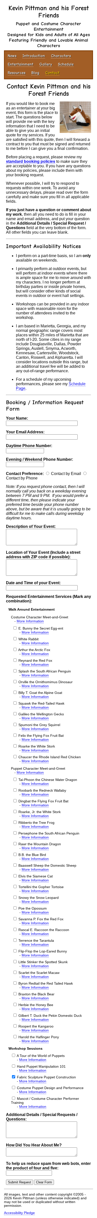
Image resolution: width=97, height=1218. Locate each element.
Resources (16, 73)
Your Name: (17, 418)
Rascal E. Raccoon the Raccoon (43, 930)
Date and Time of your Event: (33, 583)
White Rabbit (28, 639)
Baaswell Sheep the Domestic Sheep (47, 865)
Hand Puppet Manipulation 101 (41, 1066)
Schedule (66, 64)
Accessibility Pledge (19, 1213)
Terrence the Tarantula (36, 940)
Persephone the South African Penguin (48, 833)
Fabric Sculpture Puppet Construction (46, 1077)
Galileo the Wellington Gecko (41, 714)
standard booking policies (30, 161)
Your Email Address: (25, 432)
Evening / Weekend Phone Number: (39, 459)
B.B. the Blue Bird (32, 855)
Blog (35, 73)
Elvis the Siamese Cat (35, 876)
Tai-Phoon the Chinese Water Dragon (47, 780)
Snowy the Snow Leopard (38, 898)
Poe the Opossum (32, 908)
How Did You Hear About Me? (34, 1145)
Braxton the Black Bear (36, 994)
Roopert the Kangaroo (35, 1026)
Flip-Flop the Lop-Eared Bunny (42, 951)
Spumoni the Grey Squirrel (39, 725)
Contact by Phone (22, 478)
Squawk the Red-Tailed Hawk (41, 703)
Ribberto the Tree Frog (36, 823)
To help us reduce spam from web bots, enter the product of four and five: (48, 1165)
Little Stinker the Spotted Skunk (43, 962)
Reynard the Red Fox (35, 660)
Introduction (33, 56)
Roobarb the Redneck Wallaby (42, 790)
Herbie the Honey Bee (35, 1005)
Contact (52, 73)
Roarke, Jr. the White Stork (39, 812)
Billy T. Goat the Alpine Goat (40, 693)
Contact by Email (66, 473)
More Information (30, 621)
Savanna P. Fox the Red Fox (40, 919)
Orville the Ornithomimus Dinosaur (45, 682)
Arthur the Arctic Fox (34, 650)
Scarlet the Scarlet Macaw (38, 973)
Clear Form (44, 1182)
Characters (61, 56)
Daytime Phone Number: (29, 446)
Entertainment (20, 64)
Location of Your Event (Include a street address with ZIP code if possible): (43, 554)
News (12, 56)
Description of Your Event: (31, 526)
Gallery (45, 64)
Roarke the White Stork (36, 746)
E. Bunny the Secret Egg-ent (40, 628)
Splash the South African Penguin (44, 671)
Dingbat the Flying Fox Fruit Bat (43, 801)
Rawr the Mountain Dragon (39, 844)
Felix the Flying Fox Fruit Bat (41, 736)
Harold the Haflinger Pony (38, 1037)
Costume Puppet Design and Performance (50, 1088)
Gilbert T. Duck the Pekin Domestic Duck (50, 1016)
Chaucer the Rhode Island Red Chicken (49, 757)
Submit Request (19, 1182)
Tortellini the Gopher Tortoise (41, 887)
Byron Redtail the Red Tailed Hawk (45, 983)
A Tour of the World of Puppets (41, 1056)
